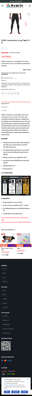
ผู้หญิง (4, 294)
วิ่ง (22, 85)
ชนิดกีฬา (11, 85)
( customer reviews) (14, 52)
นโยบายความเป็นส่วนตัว (9, 385)
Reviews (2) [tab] (4, 107)
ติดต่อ (4, 277)
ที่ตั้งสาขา (5, 282)
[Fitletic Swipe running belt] (8, 240)
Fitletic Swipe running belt (7, 249)
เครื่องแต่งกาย (26, 85)
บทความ (5, 269)
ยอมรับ (24, 392)
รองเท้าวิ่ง (5, 307)
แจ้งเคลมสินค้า (6, 333)
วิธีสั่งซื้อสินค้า (6, 324)
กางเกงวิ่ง (17, 83)
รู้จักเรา (4, 273)
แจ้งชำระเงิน (6, 320)
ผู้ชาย (19, 85)
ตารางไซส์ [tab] (3, 110)
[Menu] (2, 6)
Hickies (18, 248)
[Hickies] (24, 240)
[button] (26, 24)
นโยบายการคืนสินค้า (8, 329)
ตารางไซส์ (28, 70)
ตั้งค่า (6, 388)
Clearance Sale (11, 83)
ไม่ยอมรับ (15, 392)
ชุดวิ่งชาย (15, 85)
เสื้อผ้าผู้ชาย (4, 87)
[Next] (31, 245)
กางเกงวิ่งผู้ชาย (4, 85)
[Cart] (30, 6)
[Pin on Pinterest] (15, 93)
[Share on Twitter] (9, 93)
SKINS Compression (10, 89)
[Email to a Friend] (12, 93)
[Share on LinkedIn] (18, 93)
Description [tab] (5, 103)
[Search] (25, 5)
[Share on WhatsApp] (2, 93)
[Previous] (1, 245)
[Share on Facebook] (6, 93)
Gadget (5, 303)
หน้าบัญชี (5, 316)
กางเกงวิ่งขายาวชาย (25, 83)
